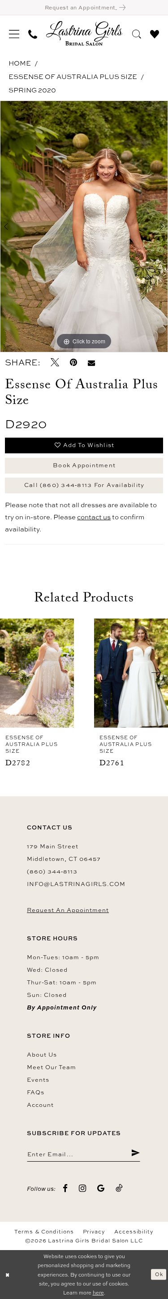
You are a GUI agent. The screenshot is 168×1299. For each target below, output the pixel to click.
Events (38, 1079)
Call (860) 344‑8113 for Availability (84, 485)
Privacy (94, 1231)
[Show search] (137, 32)
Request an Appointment (68, 910)
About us (42, 1054)
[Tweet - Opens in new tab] (55, 362)
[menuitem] (14, 33)
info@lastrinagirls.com (76, 884)
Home (20, 63)
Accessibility (134, 1231)
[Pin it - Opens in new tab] (73, 362)
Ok (159, 1274)
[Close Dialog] (7, 1274)
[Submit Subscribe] (135, 1153)
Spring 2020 (32, 90)
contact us (94, 517)
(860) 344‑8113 (52, 871)
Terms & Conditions (44, 1231)
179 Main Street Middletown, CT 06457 (64, 852)
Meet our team (51, 1067)
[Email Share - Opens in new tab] (91, 362)
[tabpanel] (84, 226)
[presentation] (37, 673)
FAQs (35, 1092)
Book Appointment (84, 465)
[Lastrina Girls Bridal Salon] (84, 33)
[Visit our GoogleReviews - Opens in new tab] (101, 1188)
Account (40, 1105)
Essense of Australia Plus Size (73, 76)
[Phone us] (33, 33)
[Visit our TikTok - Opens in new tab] (119, 1188)
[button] (14, 33)
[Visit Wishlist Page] (155, 32)
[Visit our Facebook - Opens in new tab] (65, 1188)
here (98, 1292)
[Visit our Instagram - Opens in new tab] (82, 1188)
